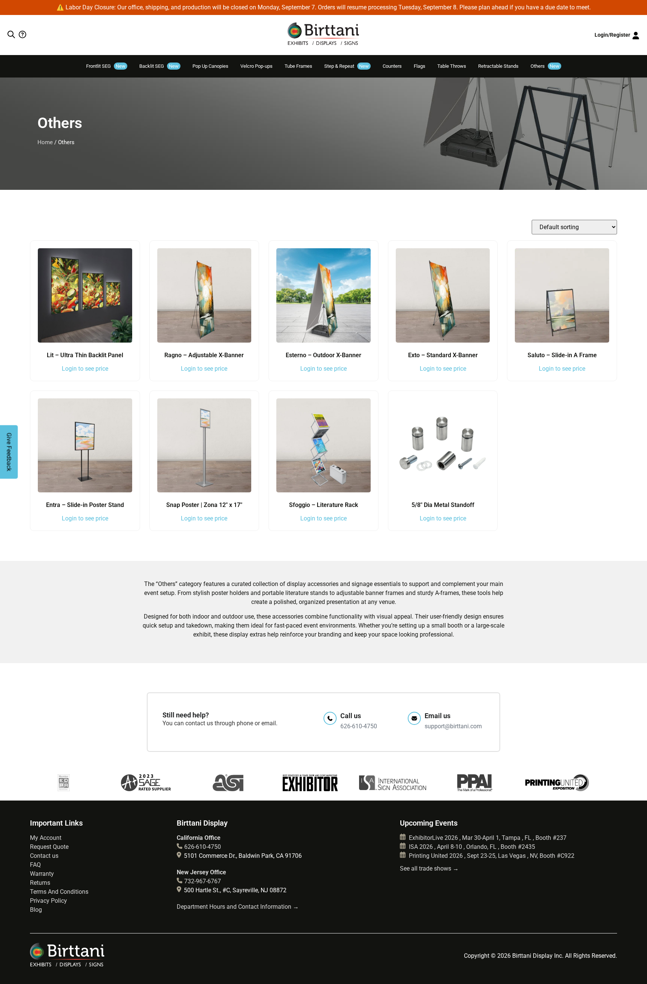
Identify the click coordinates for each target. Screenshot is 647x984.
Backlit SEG (159, 66)
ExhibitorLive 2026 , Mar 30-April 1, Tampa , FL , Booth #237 (486, 837)
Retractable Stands (498, 66)
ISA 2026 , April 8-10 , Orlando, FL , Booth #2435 (471, 846)
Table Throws (451, 66)
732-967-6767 (202, 881)
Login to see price (85, 368)
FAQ (35, 864)
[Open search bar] (11, 35)
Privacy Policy (48, 900)
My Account (45, 837)
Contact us (44, 855)
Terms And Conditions (59, 891)
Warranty (42, 873)
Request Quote (49, 846)
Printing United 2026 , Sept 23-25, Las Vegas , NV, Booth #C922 (490, 855)
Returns (40, 882)
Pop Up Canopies (210, 66)
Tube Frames (298, 66)
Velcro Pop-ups (256, 66)
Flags (419, 66)
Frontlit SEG (105, 66)
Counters (392, 66)
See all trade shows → (429, 868)
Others (545, 66)
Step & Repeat (346, 66)
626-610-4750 (202, 846)
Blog (36, 909)
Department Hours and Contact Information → (238, 906)
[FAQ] (21, 35)
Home (45, 142)
